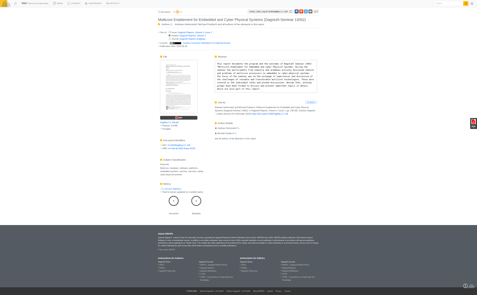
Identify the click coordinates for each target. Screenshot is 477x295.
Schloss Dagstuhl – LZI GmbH (211, 291)
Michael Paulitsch (207, 24)
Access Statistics (172, 189)
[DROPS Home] (15, 3)
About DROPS (258, 291)
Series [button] (59, 3)
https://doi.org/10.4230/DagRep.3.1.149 (270, 114)
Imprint (270, 291)
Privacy (278, 291)
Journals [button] (75, 3)
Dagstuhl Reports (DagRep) (192, 39)
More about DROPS (167, 250)
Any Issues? (472, 286)
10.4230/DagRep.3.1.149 (178, 145)
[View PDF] (179, 86)
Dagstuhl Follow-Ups (167, 271)
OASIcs (162, 268)
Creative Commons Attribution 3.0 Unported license (206, 43)
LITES (202, 274)
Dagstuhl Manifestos (208, 271)
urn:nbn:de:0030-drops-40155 (181, 148)
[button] (35, 3)
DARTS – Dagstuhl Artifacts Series (213, 265)
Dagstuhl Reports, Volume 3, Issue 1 (195, 32)
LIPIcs (161, 265)
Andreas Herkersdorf (186, 24)
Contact (287, 291)
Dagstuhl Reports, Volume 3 (193, 35)
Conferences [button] (95, 3)
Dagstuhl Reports (207, 268)
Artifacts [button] (114, 3)
